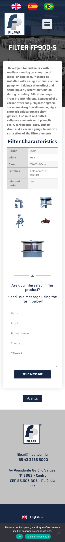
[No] (59, 532)
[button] (47, 24)
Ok (19, 536)
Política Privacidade (38, 536)
